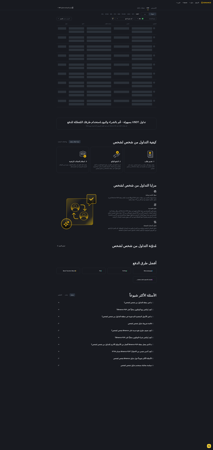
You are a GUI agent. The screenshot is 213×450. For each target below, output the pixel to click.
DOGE (106, 14)
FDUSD (124, 14)
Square (185, 2)
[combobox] (140, 19)
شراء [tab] (152, 14)
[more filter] (112, 18)
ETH (115, 14)
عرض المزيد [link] (62, 246)
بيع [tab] (145, 14)
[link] (144, 271)
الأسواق (197, 2)
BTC (133, 14)
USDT (137, 14)
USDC (128, 14)
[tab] (153, 8)
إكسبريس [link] (153, 8)
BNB (119, 14)
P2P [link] (148, 8)
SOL (102, 14)
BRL (111, 14)
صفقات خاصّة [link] (141, 8)
